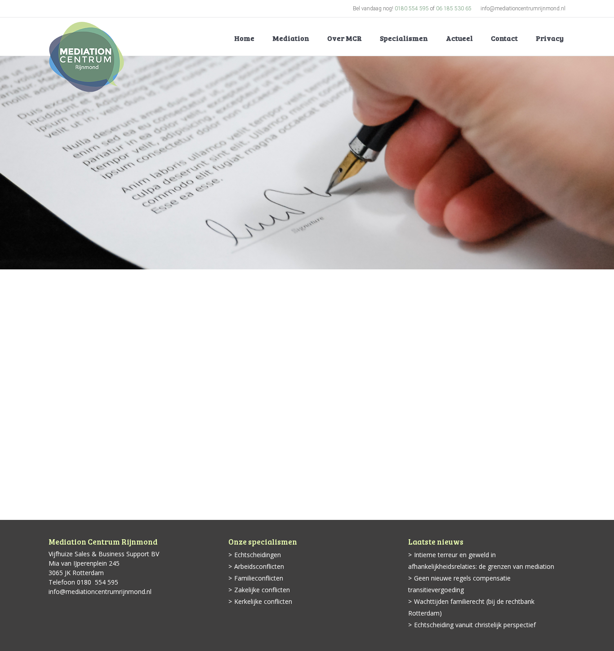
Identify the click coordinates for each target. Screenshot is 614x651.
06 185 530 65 (454, 8)
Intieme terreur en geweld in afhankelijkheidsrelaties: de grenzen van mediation (481, 560)
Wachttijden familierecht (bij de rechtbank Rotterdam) (471, 607)
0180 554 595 (412, 8)
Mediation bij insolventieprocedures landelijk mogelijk (170, 469)
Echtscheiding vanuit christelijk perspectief (475, 624)
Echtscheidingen (257, 554)
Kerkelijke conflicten (263, 601)
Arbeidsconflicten (259, 566)
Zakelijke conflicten (262, 589)
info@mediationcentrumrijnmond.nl (523, 8)
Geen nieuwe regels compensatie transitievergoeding (459, 584)
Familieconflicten (258, 578)
